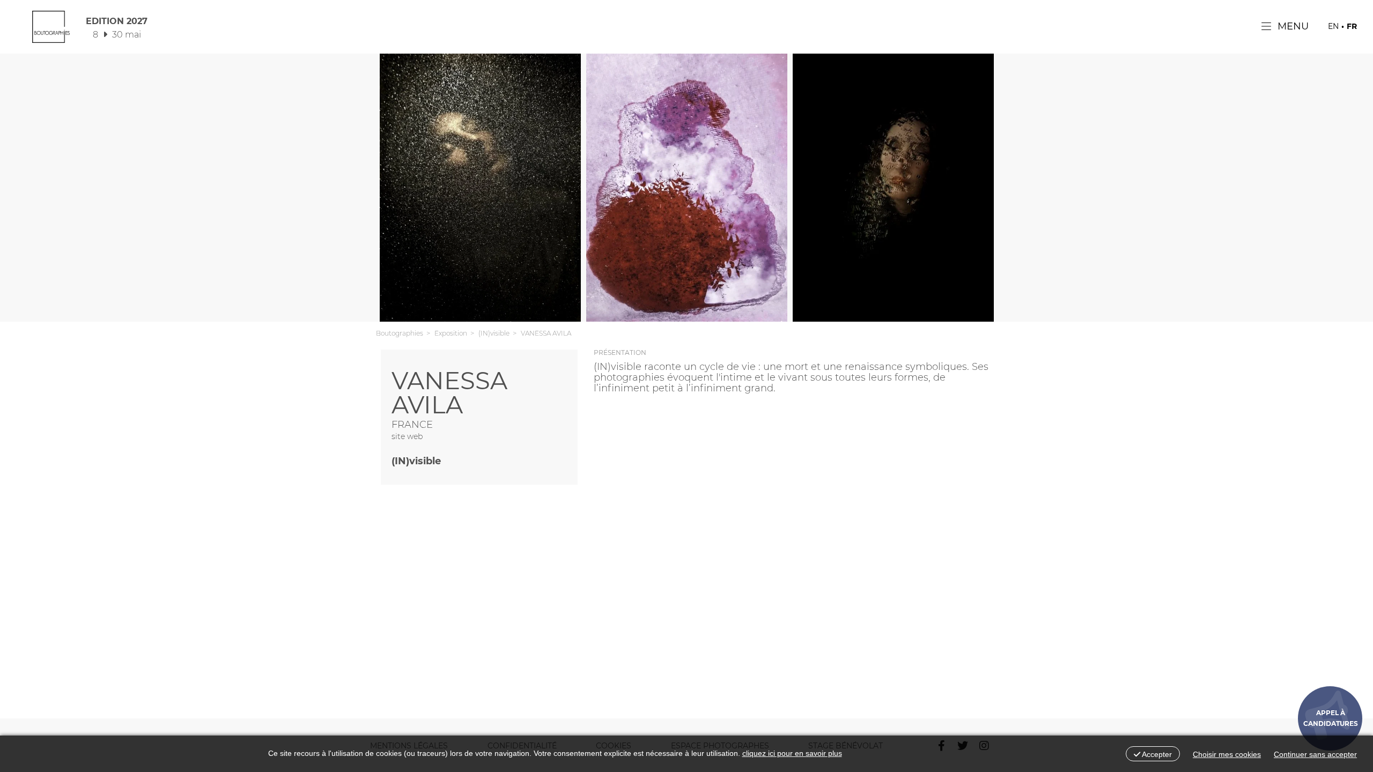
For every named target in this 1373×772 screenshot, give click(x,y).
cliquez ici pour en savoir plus (792, 753)
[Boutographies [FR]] (51, 29)
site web (407, 436)
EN (1333, 26)
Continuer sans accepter (1315, 754)
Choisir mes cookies (1227, 754)
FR (1352, 26)
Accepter (1156, 754)
